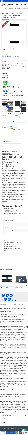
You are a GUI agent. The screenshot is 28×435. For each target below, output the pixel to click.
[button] (13, 121)
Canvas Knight (19, 240)
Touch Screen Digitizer (9, 242)
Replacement (7, 244)
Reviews (14, 151)
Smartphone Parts (8, 248)
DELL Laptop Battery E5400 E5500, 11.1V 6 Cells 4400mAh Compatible (7, 286)
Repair (13, 244)
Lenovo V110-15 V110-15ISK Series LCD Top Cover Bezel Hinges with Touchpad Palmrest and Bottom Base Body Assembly (20, 113)
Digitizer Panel (17, 248)
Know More (5, 90)
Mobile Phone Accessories (10, 246)
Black (17, 242)
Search (5, 8)
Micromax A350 (10, 240)
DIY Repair (6, 250)
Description (6, 151)
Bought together (6, 269)
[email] (4, 141)
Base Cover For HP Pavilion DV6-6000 (21, 286)
